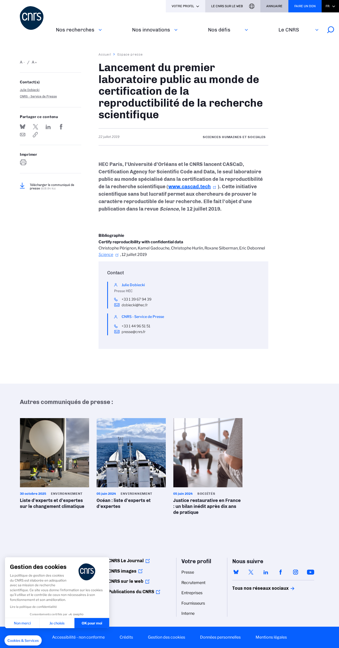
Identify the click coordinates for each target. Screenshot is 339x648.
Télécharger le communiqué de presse (52, 186)
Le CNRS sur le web (227, 6)
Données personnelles (220, 637)
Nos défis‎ (219, 30)
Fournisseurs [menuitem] (193, 603)
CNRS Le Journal (126, 560)
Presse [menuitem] (187, 572)
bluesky (236, 572)
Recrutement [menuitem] (193, 582)
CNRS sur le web (125, 581)
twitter (251, 572)
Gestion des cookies (166, 637)
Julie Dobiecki (29, 90)
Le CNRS (288, 30)
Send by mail (22, 134)
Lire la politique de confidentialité (33, 607)
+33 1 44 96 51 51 (136, 326)
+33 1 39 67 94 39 (136, 299)
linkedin (266, 572)
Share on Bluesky (22, 126)
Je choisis (57, 623)
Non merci (22, 623)
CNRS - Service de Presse (38, 96)
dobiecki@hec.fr (135, 305)
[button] (23, 640)
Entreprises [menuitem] (192, 592)
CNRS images (122, 571)
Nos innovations (151, 30)
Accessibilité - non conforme (78, 637)
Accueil (105, 54)
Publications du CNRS (131, 591)
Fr (328, 6)
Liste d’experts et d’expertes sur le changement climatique (54, 465)
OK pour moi (92, 623)
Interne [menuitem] (188, 613)
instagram (295, 572)
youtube (310, 572)
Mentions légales (271, 637)
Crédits (126, 637)
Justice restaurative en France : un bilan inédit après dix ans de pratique (207, 468)
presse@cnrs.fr (133, 332)
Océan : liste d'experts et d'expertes (131, 465)
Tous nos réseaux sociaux (251, 588)
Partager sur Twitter (35, 126)
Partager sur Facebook (61, 126)
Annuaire (274, 6)
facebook (280, 572)
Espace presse (130, 54)
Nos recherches (75, 30)
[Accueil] (35, 18)
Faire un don (305, 6)
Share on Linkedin (48, 126)
